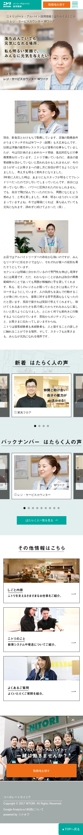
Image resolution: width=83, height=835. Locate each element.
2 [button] (39, 426)
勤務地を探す (56, 4)
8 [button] (54, 508)
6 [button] (46, 508)
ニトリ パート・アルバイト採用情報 (29, 16)
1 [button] (35, 426)
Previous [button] (4, 395)
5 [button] (41, 508)
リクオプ (23, 814)
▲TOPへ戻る (71, 829)
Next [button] (78, 395)
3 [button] (44, 426)
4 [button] (48, 426)
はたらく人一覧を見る (39, 520)
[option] (41, 395)
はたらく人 (61, 16)
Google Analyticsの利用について (23, 809)
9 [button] (58, 508)
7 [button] (50, 508)
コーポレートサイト (15, 797)
